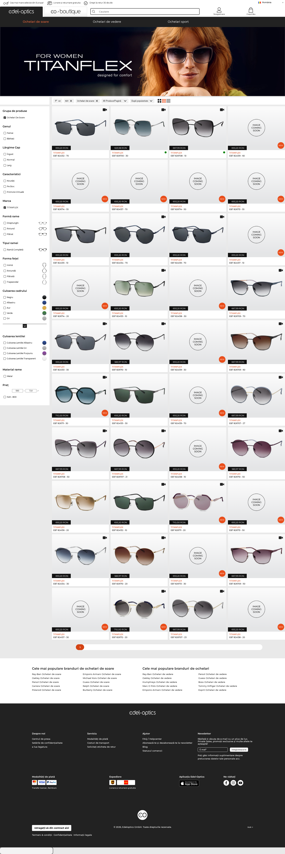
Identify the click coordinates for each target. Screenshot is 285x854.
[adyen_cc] (34, 782)
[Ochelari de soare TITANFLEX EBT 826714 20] (80, 287)
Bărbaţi (10, 138)
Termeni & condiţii (42, 835)
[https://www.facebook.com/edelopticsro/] (226, 783)
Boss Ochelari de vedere (211, 682)
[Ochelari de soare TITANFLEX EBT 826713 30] (197, 554)
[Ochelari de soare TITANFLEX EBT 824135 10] (80, 233)
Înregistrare (219, 14)
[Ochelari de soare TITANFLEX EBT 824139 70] (197, 394)
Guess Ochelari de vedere (212, 678)
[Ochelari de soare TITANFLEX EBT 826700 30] (139, 126)
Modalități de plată (97, 739)
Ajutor (146, 733)
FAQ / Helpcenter (152, 739)
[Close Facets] (24, 101)
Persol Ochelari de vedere (212, 674)
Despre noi (38, 733)
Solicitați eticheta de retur (101, 746)
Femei (10, 133)
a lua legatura (39, 746)
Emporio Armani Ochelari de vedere (162, 690)
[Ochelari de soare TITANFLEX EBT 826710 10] (139, 340)
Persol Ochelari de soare (45, 682)
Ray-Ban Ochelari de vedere (157, 674)
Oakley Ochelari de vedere (157, 678)
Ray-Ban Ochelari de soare (46, 674)
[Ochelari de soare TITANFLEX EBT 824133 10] (139, 287)
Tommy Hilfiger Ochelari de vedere (217, 686)
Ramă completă (15, 249)
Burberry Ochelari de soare (97, 690)
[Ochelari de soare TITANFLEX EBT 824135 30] (139, 394)
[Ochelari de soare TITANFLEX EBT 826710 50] (256, 447)
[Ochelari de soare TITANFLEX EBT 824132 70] (80, 126)
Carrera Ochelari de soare (46, 686)
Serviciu (92, 733)
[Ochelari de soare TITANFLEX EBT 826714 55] (80, 180)
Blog (145, 746)
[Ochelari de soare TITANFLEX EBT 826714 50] (197, 180)
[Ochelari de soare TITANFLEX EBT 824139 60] (256, 126)
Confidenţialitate (63, 835)
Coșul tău (251, 14)
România (266, 2)
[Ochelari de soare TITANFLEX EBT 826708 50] (80, 447)
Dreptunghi (12, 223)
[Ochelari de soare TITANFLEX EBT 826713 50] (256, 501)
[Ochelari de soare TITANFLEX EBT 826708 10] (197, 126)
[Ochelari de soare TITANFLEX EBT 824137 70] (139, 180)
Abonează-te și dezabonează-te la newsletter (167, 742)
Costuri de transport (98, 742)
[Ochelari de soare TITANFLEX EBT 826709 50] (256, 554)
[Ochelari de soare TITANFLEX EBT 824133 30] (80, 340)
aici (237, 758)
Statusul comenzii (152, 750)
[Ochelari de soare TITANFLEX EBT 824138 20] (256, 608)
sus (250, 827)
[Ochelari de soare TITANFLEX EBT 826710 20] (139, 554)
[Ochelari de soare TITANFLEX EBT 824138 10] (197, 447)
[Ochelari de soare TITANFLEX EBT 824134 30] (80, 554)
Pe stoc (11, 186)
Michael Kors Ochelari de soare (100, 678)
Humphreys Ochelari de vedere (159, 682)
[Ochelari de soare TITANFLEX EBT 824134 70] (139, 233)
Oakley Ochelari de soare (46, 678)
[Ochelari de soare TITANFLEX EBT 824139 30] (197, 340)
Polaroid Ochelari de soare (46, 690)
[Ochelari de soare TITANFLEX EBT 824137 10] (256, 233)
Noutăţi (11, 181)
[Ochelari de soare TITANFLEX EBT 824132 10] (139, 501)
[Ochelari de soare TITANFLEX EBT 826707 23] (197, 608)
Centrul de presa (41, 739)
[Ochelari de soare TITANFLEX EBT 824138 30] (197, 287)
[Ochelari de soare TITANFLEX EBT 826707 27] (256, 394)
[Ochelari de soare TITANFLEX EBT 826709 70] (256, 287)
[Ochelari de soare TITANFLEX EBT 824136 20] (80, 501)
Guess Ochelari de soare (96, 682)
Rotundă (11, 271)
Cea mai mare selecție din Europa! (27, 2)
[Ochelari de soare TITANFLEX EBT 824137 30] (80, 608)
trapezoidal (12, 282)
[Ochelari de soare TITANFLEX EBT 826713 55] (256, 180)
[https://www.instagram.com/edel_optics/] (233, 783)
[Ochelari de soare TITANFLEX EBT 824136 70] (197, 233)
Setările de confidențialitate (47, 742)
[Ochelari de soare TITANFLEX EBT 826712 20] (139, 608)
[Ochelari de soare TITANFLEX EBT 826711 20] (197, 501)
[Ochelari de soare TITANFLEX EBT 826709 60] (256, 340)
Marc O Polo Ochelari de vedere (159, 686)
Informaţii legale (83, 835)
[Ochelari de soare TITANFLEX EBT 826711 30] (80, 394)
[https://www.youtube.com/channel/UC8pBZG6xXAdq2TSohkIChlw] (240, 783)
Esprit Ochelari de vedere (212, 690)
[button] (21, 12)
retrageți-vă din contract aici (51, 827)
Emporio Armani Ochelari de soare (102, 674)
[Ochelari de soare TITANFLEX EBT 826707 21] (139, 447)
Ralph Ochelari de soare (96, 686)
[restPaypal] (51, 782)
